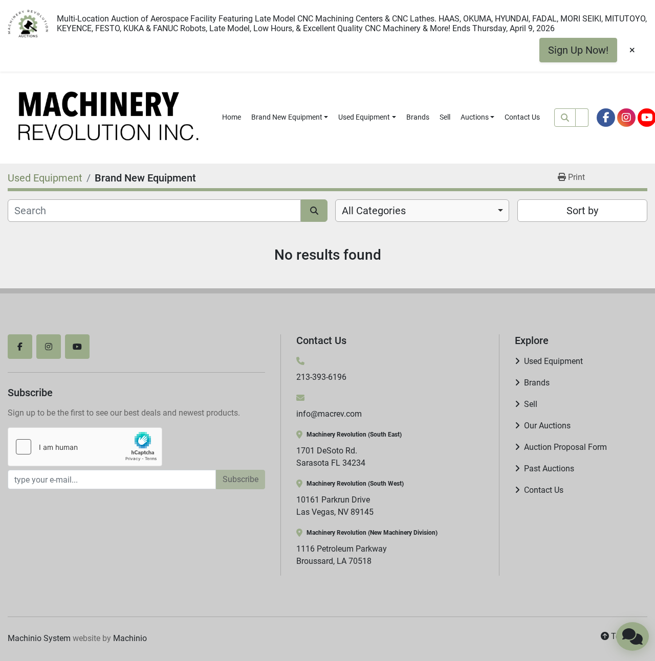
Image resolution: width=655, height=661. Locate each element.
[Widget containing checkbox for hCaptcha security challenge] (85, 446)
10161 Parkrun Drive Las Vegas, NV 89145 (335, 506)
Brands (417, 117)
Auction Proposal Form (565, 447)
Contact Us (522, 117)
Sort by (582, 210)
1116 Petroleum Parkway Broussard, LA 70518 (341, 555)
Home (231, 117)
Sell (445, 117)
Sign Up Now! (578, 50)
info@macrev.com (329, 414)
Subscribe (240, 479)
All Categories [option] (374, 210)
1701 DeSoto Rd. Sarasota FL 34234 (330, 457)
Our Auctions (547, 425)
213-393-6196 (321, 377)
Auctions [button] (475, 117)
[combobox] (422, 210)
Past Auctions (549, 468)
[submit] (565, 117)
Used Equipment (364, 117)
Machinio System (39, 638)
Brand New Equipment (286, 117)
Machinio (130, 638)
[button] (290, 117)
